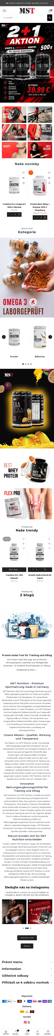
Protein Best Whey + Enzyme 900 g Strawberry (23, 207)
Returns (27, 946)
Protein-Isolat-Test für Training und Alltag (27, 655)
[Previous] (4, 337)
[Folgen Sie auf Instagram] (25, 1022)
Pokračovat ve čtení (26, 670)
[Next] (50, 337)
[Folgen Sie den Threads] (28, 1022)
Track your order (27, 938)
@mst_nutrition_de (22, 892)
